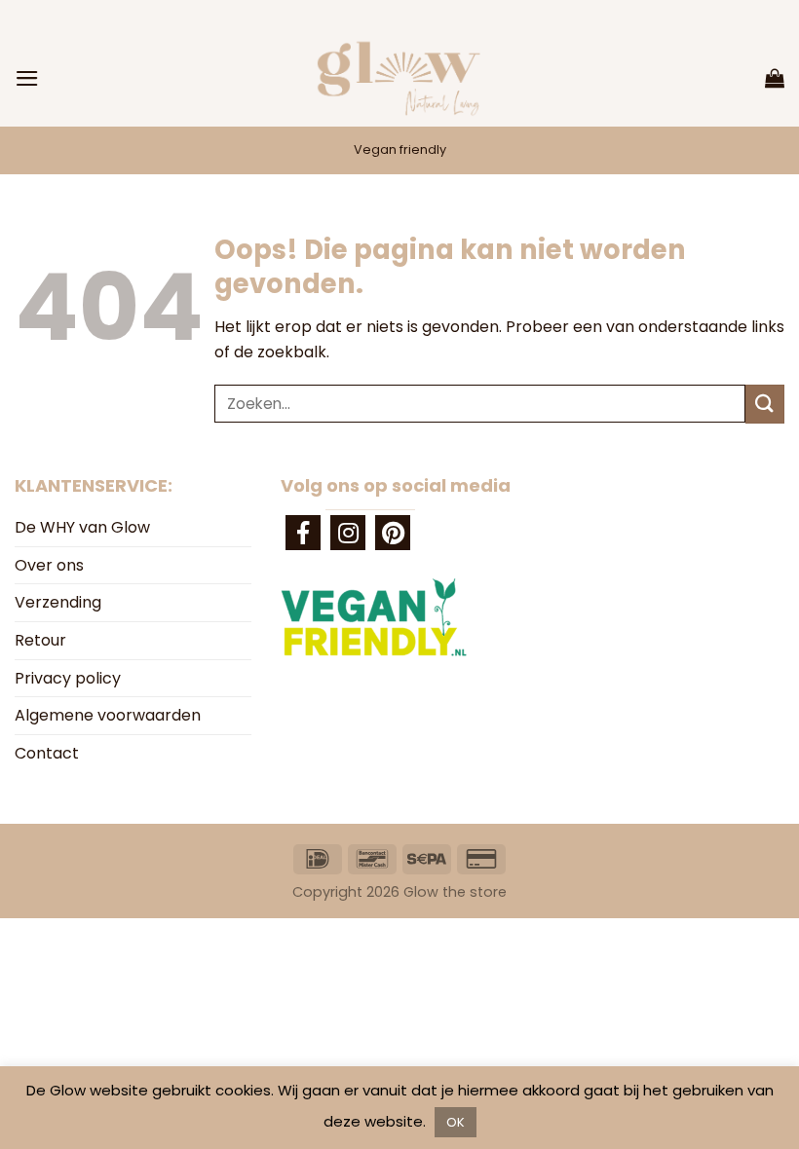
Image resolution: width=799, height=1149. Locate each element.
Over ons (49, 565)
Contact (47, 753)
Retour (40, 640)
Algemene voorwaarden (108, 715)
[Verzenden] (764, 404)
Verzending (58, 602)
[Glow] (399, 78)
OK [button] (455, 1122)
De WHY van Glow (82, 527)
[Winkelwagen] (774, 77)
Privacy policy (68, 678)
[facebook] (303, 532)
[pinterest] (392, 532)
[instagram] (347, 532)
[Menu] (27, 78)
